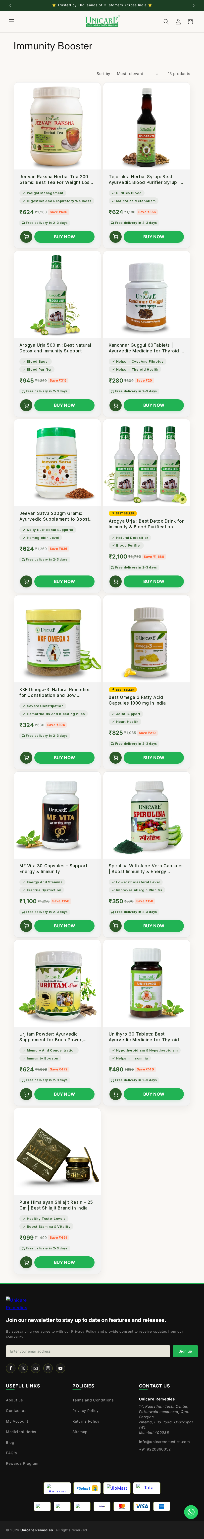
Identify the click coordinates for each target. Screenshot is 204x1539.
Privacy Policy (85, 1410)
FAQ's (11, 1453)
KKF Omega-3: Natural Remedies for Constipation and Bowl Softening (55, 692)
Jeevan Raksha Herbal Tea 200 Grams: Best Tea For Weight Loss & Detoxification (55, 179)
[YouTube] (60, 1368)
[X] (23, 1368)
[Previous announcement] (10, 5)
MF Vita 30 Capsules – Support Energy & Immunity (53, 868)
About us (14, 1400)
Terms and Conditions (93, 1400)
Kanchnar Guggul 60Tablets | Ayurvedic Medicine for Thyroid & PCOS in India (146, 348)
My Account (17, 1421)
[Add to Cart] (26, 237)
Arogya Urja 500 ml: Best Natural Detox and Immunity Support (55, 347)
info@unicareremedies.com (164, 1442)
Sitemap (80, 1432)
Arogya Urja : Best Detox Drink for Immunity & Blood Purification (146, 524)
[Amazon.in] (57, 1488)
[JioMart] (117, 1488)
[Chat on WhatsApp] (191, 1512)
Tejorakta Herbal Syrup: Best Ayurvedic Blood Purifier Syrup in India (145, 179)
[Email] (35, 1368)
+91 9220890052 (155, 1449)
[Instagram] (48, 1368)
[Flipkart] (87, 1488)
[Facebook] (10, 1368)
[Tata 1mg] (146, 1488)
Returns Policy (85, 1421)
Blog (10, 1442)
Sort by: (104, 73)
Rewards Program (22, 1463)
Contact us (16, 1410)
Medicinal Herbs (21, 1432)
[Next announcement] (193, 5)
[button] (11, 22)
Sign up (185, 1351)
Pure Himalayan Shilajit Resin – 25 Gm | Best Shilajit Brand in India (56, 1205)
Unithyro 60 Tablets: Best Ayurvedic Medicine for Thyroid (144, 1036)
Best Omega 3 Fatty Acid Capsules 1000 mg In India (137, 700)
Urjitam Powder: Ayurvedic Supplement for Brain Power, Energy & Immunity (51, 1037)
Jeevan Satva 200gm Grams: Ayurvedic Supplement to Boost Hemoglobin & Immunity (54, 516)
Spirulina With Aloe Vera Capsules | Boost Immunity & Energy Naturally (146, 868)
